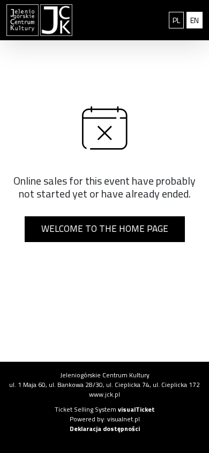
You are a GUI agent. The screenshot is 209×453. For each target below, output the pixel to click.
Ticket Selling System (105, 409)
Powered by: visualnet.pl (105, 419)
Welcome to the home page (104, 229)
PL (178, 20)
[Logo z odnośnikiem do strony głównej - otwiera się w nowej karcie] (52, 20)
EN (196, 20)
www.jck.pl (104, 394)
